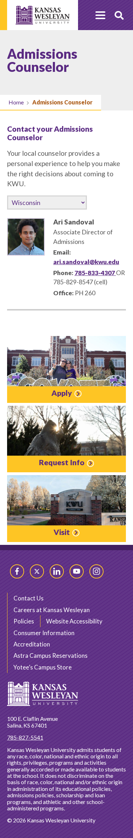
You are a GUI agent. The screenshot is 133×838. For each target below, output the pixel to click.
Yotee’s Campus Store (42, 667)
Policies (23, 621)
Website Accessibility (74, 621)
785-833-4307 (95, 273)
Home (16, 102)
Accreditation (31, 644)
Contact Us (28, 598)
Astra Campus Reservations (50, 655)
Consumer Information (43, 633)
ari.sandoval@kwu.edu (86, 262)
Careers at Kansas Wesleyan (51, 610)
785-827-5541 (25, 737)
